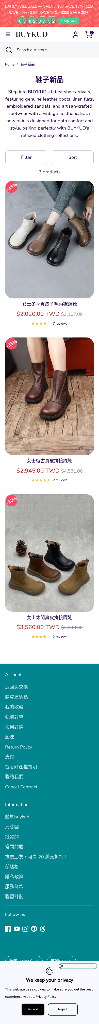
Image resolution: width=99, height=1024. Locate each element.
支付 (9, 757)
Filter (26, 157)
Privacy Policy (46, 996)
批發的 (12, 837)
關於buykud (17, 817)
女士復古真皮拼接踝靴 (49, 461)
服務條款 (14, 887)
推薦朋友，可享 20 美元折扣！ (36, 857)
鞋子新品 (28, 64)
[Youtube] (17, 929)
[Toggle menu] (8, 34)
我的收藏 (14, 707)
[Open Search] (8, 50)
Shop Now (68, 21)
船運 (9, 737)
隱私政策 (14, 877)
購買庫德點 (16, 697)
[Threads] (43, 929)
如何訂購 (14, 727)
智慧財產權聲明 (21, 767)
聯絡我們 (14, 777)
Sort (73, 157)
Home (9, 64)
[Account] (76, 33)
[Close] (78, 966)
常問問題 (14, 847)
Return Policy (18, 747)
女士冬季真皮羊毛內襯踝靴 (49, 304)
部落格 (12, 867)
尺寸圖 (12, 827)
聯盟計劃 (14, 897)
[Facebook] (8, 929)
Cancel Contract (21, 787)
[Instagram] (25, 929)
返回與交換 (16, 687)
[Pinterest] (34, 929)
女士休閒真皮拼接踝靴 (49, 618)
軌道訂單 (14, 717)
